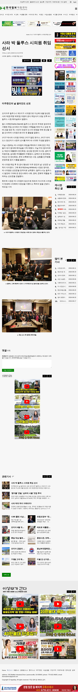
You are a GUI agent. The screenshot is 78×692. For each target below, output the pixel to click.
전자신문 (68, 670)
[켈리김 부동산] (71, 75)
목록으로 (6, 574)
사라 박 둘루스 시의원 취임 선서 (42, 34)
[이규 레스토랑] (64, 23)
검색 (73, 670)
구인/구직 (48, 2)
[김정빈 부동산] (71, 172)
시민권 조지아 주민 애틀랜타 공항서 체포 (63, 268)
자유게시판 (56, 2)
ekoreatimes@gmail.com (10, 676)
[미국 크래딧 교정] (27, 91)
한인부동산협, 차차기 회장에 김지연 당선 (63, 290)
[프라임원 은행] (60, 87)
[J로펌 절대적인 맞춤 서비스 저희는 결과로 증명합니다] (60, 134)
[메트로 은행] (71, 99)
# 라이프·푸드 (33, 14)
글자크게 (36, 60)
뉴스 (31, 34)
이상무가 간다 (24, 2)
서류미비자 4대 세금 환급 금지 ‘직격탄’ (63, 283)
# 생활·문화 (23, 14)
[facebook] (49, 60)
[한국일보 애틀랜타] (13, 8)
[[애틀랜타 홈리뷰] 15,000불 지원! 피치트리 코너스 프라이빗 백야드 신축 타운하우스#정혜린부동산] (20, 649)
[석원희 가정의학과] (60, 166)
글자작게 (26, 60)
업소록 (42, 2)
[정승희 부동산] (71, 145)
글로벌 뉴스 (24, 670)
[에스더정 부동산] (71, 134)
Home (4, 670)
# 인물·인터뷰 (57, 14)
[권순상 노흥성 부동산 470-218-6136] (27, 70)
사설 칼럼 (46, 670)
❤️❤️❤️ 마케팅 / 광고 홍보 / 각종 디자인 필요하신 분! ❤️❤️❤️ (63, 209)
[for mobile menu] (76, 8)
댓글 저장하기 (8, 370)
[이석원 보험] (65, 42)
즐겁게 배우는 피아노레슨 (63, 205)
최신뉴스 (10, 670)
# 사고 (66, 14)
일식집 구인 (62, 227)
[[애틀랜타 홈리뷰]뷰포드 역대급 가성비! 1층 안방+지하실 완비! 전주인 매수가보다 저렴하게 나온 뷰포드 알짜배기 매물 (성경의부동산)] (27, 386)
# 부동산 (72, 14)
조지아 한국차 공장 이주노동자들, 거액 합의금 (63, 275)
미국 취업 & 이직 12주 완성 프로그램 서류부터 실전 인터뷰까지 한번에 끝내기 (63, 224)
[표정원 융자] (27, 81)
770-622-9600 (52, 674)
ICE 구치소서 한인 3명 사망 (63, 294)
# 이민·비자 (9, 14)
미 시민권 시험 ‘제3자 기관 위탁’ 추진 (63, 286)
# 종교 (41, 14)
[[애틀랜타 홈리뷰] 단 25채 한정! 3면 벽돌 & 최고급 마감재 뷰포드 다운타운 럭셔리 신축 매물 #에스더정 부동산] (58, 649)
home (27, 34)
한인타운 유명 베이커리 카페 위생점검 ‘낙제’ (63, 272)
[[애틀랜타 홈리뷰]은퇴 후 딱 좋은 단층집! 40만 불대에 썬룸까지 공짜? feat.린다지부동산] (27, 417)
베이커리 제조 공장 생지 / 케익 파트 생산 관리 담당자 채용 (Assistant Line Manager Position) (63, 202)
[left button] (45, 376)
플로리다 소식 (34, 2)
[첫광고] (13, 23)
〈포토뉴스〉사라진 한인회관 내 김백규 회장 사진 (63, 301)
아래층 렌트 (61, 194)
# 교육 (16, 14)
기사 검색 (64, 2)
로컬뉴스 (16, 670)
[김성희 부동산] (39, 23)
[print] (44, 60)
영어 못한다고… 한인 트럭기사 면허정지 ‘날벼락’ (63, 297)
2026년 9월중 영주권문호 (63, 220)
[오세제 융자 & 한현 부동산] (65, 37)
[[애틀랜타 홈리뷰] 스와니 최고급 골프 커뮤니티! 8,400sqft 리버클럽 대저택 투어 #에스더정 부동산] (27, 432)
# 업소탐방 (48, 14)
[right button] (49, 376)
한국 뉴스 (32, 670)
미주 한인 (39, 670)
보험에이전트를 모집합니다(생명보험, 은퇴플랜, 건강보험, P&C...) (63, 198)
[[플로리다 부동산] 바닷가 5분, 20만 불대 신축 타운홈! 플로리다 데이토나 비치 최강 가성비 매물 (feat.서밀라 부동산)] (27, 402)
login (74, 2)
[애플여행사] (71, 166)
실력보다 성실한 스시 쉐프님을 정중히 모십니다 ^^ (63, 216)
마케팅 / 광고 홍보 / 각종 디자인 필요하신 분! (63, 213)
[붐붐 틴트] (71, 87)
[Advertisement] (27, 455)
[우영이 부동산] (65, 49)
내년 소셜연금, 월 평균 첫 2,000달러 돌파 (63, 279)
